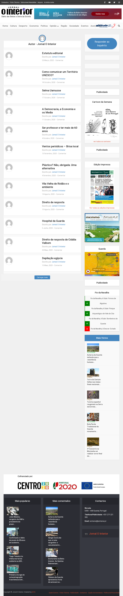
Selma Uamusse (51, 90)
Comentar (59, 60)
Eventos (84, 26)
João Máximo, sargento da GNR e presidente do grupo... (16, 520)
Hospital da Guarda (53, 220)
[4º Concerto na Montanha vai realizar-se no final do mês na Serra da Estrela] (94, 442)
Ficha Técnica (14, 2)
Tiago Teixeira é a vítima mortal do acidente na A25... (16, 558)
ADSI (33, 592)
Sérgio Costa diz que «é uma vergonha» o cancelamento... (54, 541)
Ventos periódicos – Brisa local (60, 146)
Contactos (5, 2)
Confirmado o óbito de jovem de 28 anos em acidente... (17, 540)
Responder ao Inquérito (102, 43)
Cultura (13, 26)
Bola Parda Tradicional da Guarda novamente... (93, 427)
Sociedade (74, 26)
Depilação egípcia (52, 258)
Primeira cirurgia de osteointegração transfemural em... (17, 577)
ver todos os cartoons (102, 141)
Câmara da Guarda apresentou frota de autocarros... (55, 579)
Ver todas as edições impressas (101, 208)
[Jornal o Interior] (17, 11)
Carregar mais (42, 277)
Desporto (23, 26)
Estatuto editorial (52, 53)
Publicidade (74, 593)
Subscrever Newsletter (28, 2)
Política (44, 26)
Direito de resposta (53, 202)
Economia (34, 26)
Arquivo (40, 2)
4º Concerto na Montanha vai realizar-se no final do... (94, 452)
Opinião (53, 26)
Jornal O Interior (58, 57)
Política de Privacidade (111, 593)
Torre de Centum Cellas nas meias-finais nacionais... (94, 382)
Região (64, 26)
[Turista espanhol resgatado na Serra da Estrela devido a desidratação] (94, 395)
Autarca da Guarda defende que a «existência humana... (94, 358)
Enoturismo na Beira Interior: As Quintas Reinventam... (56, 561)
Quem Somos (53, 593)
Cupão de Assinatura (95, 593)
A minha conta (49, 2)
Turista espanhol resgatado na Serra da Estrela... (95, 404)
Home (5, 26)
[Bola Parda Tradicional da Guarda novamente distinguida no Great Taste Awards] (94, 417)
